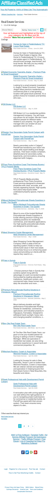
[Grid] (45, 29)
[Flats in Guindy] (8, 260)
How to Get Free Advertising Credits (21, 473)
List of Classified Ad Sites (30, 441)
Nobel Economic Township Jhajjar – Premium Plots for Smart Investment (28, 77)
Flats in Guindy (19, 262)
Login (6, 469)
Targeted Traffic (37, 434)
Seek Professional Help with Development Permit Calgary (25, 384)
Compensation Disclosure (24, 491)
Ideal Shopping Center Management (28, 234)
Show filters (7, 29)
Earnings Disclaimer (13, 489)
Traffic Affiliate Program (30, 439)
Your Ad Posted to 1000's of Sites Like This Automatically (24, 9)
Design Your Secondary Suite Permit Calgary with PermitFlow (28, 137)
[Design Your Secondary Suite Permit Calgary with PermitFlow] (24, 133)
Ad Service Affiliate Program (29, 435)
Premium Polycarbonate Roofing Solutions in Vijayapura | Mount (26, 295)
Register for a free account (18, 469)
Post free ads (33, 469)
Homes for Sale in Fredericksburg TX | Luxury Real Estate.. (29, 45)
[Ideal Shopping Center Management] (17, 232)
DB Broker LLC (19, 106)
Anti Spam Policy (19, 487)
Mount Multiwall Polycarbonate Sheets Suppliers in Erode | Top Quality (29, 205)
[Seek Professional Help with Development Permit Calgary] (24, 380)
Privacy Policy (9, 487)
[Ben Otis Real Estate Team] (13, 323)
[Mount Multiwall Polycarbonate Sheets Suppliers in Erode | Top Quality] (24, 201)
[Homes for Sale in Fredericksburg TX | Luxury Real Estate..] (6, 48)
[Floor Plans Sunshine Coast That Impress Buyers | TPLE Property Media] (24, 165)
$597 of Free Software (20, 434)
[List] (42, 29)
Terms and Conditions (36, 489)
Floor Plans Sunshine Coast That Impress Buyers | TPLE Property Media (29, 169)
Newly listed (32, 30)
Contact (42, 469)
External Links (24, 489)
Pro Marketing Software (33, 442)
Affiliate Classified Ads (22, 3)
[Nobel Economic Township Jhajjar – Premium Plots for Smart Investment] (24, 73)
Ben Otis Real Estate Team (24, 325)
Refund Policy (39, 487)
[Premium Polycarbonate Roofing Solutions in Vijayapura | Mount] (24, 291)
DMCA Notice (30, 487)
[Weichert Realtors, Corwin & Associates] (18, 351)
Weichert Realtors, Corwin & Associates (29, 353)
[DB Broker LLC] (8, 104)
